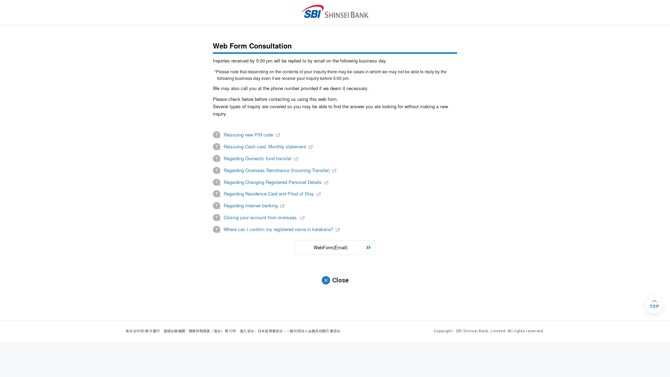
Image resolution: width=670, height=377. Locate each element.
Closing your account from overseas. (261, 217)
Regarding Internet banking (251, 205)
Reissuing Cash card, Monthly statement (265, 146)
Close (340, 280)
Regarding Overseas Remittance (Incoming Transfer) (277, 170)
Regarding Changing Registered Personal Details (273, 182)
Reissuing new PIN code (248, 134)
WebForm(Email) (331, 247)
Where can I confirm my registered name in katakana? (278, 229)
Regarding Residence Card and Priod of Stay (269, 193)
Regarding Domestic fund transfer (257, 158)
